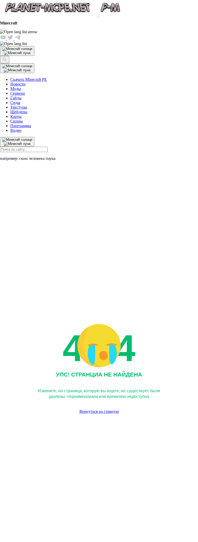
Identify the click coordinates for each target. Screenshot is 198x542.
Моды (15, 88)
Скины (16, 121)
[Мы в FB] (3, 39)
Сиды (15, 102)
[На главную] (61, 14)
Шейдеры (18, 112)
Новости (18, 84)
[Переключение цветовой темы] (17, 68)
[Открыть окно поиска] (4, 59)
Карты (16, 116)
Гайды (16, 98)
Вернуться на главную (99, 411)
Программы (20, 126)
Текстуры (18, 107)
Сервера (17, 93)
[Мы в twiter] (10, 39)
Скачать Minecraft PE (28, 79)
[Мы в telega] (17, 39)
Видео (15, 130)
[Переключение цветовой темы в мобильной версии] (17, 51)
